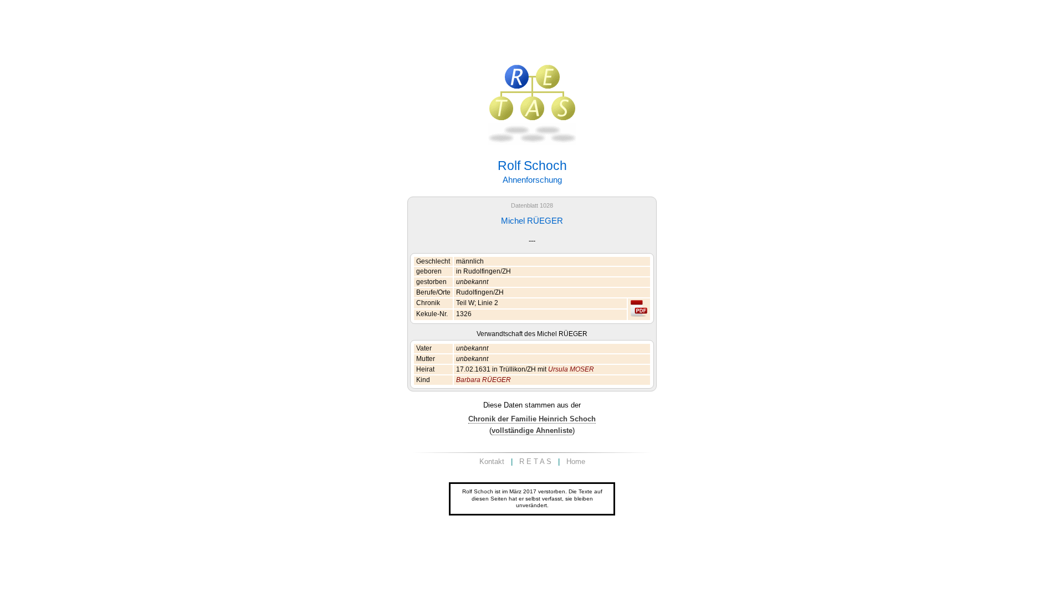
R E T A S (535, 461)
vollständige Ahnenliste (532, 430)
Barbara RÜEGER (483, 380)
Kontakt (491, 461)
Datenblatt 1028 (532, 205)
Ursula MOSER (571, 369)
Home (575, 461)
